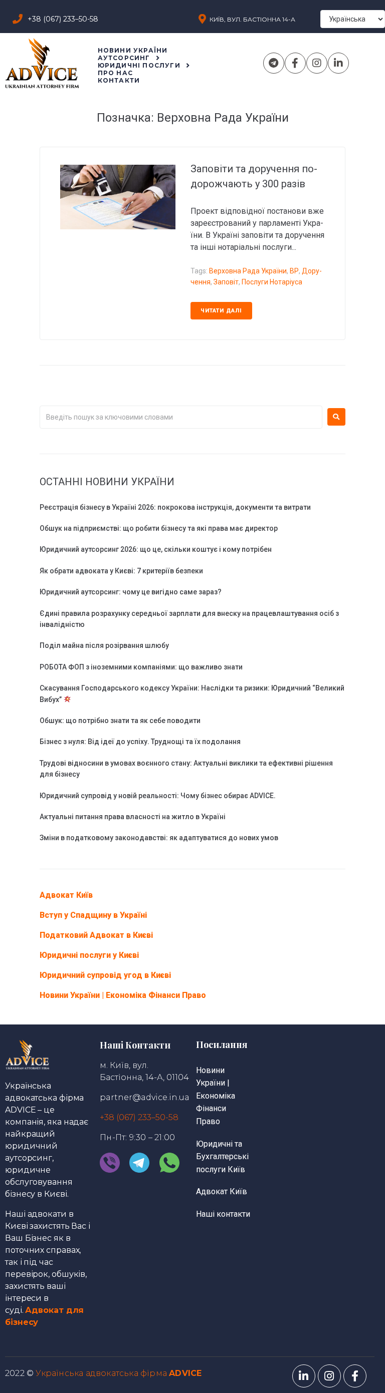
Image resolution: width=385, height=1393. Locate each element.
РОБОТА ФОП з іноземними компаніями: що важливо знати (141, 667)
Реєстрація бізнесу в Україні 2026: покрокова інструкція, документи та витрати (175, 507)
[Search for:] (181, 417)
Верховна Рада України (248, 271)
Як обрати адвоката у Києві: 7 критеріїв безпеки (121, 571)
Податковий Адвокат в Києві (96, 935)
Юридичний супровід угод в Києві (105, 975)
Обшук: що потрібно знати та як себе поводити (120, 721)
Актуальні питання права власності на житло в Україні (133, 817)
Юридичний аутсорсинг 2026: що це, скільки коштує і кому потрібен (156, 549)
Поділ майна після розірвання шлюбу (104, 645)
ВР (294, 271)
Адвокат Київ (66, 895)
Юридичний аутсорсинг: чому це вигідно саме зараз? (131, 592)
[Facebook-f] (295, 63)
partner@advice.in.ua (144, 1097)
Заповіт (226, 282)
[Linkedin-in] (338, 63)
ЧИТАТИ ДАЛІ (221, 310)
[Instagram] (316, 63)
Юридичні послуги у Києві (89, 955)
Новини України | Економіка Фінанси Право (123, 995)
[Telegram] (273, 63)
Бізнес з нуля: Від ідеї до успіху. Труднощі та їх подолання (140, 742)
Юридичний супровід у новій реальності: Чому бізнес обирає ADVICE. (158, 796)
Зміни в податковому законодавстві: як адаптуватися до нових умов (159, 838)
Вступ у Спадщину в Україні (93, 915)
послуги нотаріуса (272, 282)
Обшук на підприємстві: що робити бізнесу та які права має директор (159, 528)
